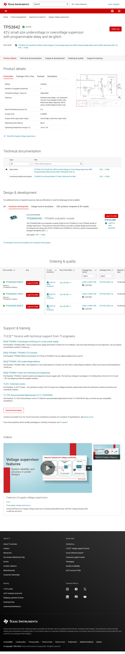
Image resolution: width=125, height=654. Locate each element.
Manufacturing (9, 570)
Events (6, 562)
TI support (64, 422)
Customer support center (75, 557)
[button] (5, 11)
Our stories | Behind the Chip (14, 557)
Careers (6, 548)
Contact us (70, 544)
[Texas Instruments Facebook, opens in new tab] (76, 590)
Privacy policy (34, 642)
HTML (26, 48)
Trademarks (72, 642)
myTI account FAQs (73, 570)
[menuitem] (112, 11)
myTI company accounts (12, 593)
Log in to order (111, 216)
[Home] (16, 4)
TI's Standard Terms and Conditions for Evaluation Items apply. (27, 243)
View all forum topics (13, 410)
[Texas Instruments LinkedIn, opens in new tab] (67, 598)
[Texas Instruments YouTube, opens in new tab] (84, 598)
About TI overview (10, 544)
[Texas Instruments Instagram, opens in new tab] (67, 590)
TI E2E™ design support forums (77, 548)
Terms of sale (47, 642)
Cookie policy (21, 642)
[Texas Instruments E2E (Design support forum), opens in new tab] (76, 598)
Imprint (99, 642)
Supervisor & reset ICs (37, 17)
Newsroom (7, 553)
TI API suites (8, 589)
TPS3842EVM (33, 218)
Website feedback (86, 642)
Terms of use (60, 642)
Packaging (70, 562)
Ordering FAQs (8, 602)
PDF (19, 48)
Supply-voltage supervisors (59, 17)
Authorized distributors (12, 606)
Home (5, 17)
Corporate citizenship (11, 575)
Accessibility (8, 642)
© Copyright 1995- (12, 646)
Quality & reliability (73, 566)
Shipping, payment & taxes (13, 598)
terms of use (88, 417)
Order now (116, 29)
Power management (18, 17)
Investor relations (10, 566)
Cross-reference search (74, 553)
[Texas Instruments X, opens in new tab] (84, 590)
